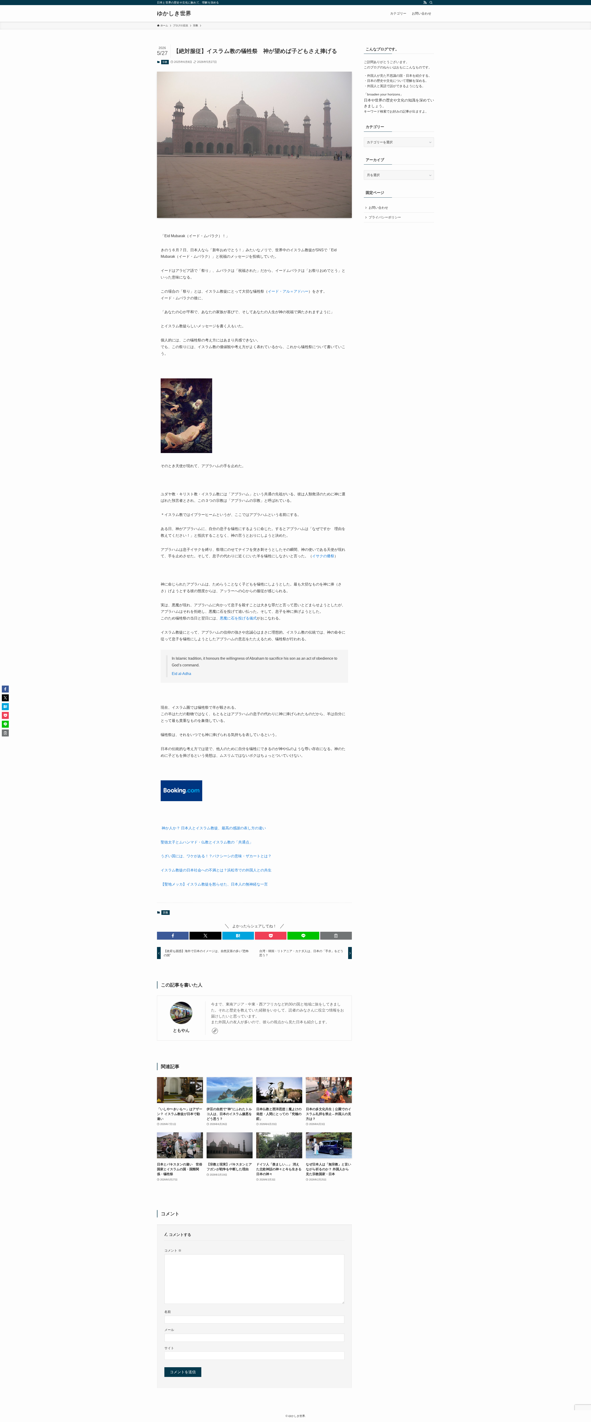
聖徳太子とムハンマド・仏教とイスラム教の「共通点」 (207, 842)
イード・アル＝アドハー (288, 291)
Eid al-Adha (181, 674)
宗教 (164, 62)
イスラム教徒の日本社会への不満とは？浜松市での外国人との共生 (216, 870)
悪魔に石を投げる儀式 (238, 618)
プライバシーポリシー (385, 217)
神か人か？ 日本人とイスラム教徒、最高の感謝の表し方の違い (213, 828)
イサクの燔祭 (323, 556)
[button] (173, 936)
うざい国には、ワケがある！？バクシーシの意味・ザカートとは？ (216, 856)
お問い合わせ (378, 207)
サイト (169, 1348)
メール (169, 1330)
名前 (167, 1312)
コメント (172, 1250)
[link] (215, 1031)
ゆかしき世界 (174, 13)
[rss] (425, 2)
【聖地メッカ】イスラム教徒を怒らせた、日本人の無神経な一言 (214, 884)
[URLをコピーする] (336, 936)
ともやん (181, 1030)
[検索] (431, 2)
